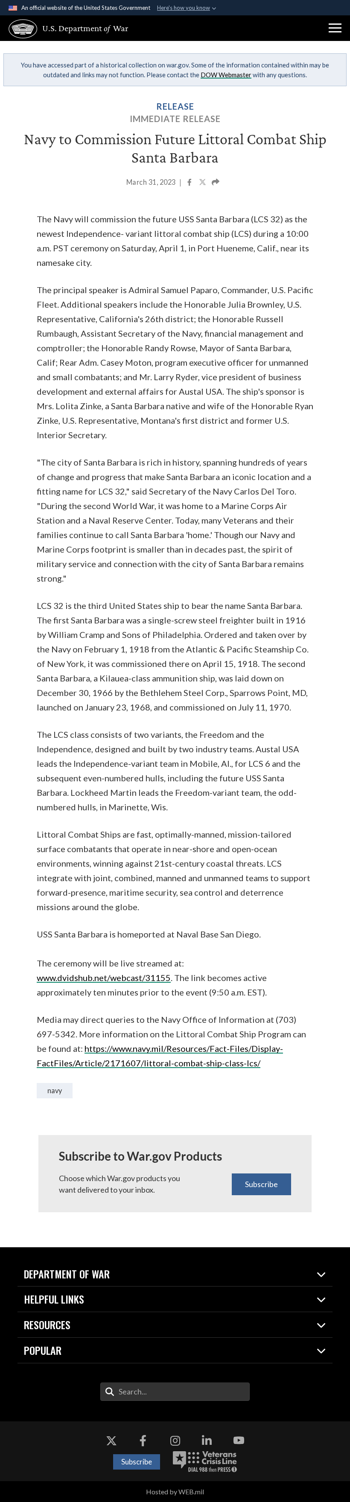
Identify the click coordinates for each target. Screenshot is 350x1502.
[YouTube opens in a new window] (238, 1440)
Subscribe (261, 1184)
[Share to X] (203, 183)
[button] (335, 28)
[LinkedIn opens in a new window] (207, 1440)
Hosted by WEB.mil (175, 1491)
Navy (54, 1090)
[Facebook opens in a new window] (143, 1440)
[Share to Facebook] (190, 183)
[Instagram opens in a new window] (175, 1440)
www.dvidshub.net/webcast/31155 (104, 977)
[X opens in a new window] (111, 1440)
